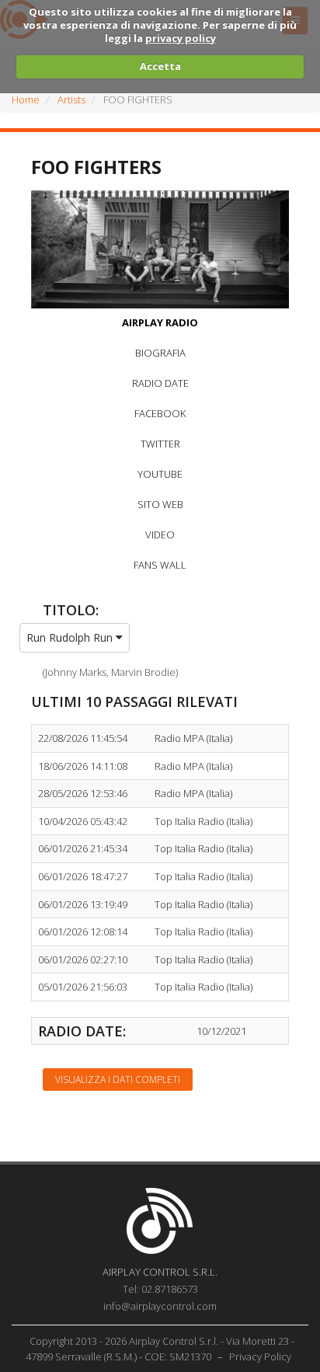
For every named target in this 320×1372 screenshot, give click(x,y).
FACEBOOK (160, 413)
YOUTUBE (160, 474)
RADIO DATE (160, 383)
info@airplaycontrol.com (160, 1306)
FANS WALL (160, 565)
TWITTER (160, 444)
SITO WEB (160, 504)
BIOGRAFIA (160, 353)
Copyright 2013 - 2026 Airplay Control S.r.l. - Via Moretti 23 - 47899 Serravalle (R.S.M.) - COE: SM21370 (160, 1348)
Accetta (160, 66)
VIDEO (160, 534)
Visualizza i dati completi (117, 1079)
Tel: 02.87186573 (160, 1289)
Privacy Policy (260, 1356)
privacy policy (180, 38)
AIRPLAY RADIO (160, 322)
